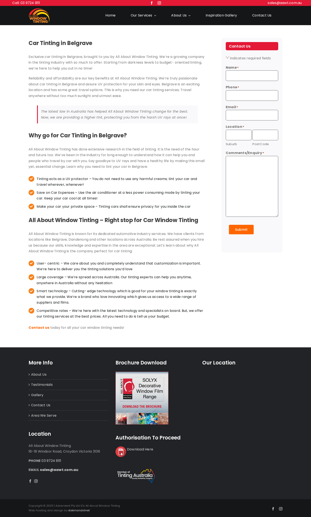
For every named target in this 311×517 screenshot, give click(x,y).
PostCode (260, 144)
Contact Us (40, 405)
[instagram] (159, 3)
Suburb (231, 144)
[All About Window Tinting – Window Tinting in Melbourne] (39, 9)
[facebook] (151, 3)
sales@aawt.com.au (285, 2)
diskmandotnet (79, 510)
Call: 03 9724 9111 (26, 2)
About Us (39, 374)
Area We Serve (43, 415)
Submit (241, 229)
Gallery (37, 395)
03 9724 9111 (51, 460)
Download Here (140, 449)
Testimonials (42, 384)
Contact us (39, 327)
